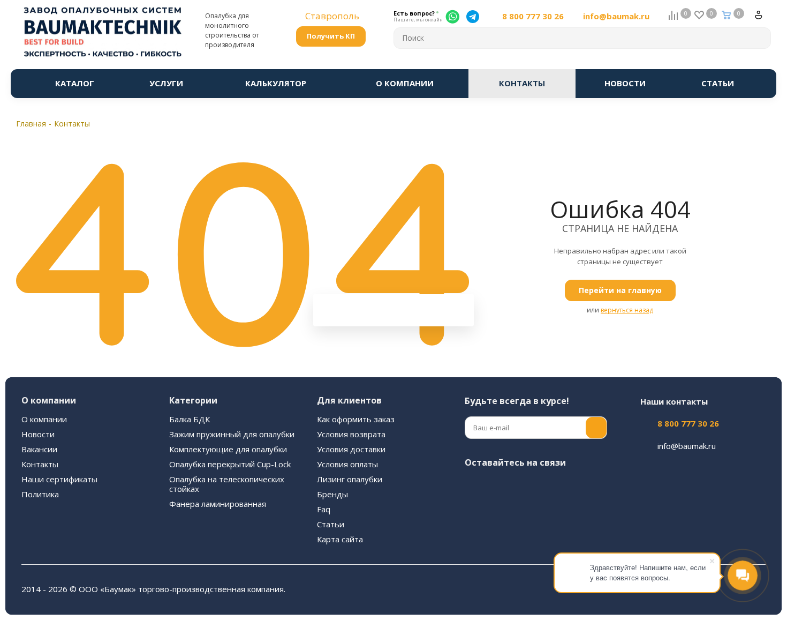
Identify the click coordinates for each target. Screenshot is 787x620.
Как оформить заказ (356, 419)
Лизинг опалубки (349, 479)
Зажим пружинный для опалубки (231, 434)
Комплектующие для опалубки (228, 449)
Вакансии (39, 449)
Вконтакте (475, 487)
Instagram (502, 487)
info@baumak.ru (616, 16)
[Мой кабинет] (763, 19)
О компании (44, 419)
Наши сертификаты (59, 479)
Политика (40, 494)
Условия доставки (351, 449)
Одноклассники (582, 487)
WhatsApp (475, 514)
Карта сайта (340, 539)
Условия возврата (351, 434)
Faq (323, 509)
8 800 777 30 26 (533, 16)
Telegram (529, 487)
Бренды (332, 494)
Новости (38, 434)
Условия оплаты (347, 464)
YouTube (555, 487)
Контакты (39, 464)
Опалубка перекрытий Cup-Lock (230, 464)
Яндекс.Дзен (502, 514)
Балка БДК (189, 419)
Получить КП (331, 36)
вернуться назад (627, 310)
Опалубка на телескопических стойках (226, 484)
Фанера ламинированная (217, 503)
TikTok (529, 514)
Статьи (330, 524)
